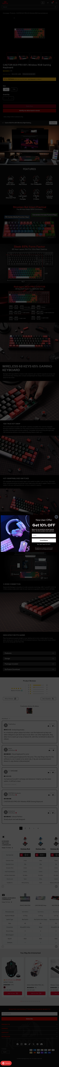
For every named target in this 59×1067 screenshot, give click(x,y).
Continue (44, 540)
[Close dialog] (56, 517)
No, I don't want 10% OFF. (44, 544)
